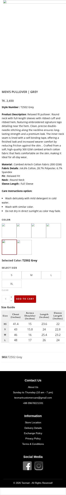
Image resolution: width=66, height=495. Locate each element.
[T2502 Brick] (38, 231)
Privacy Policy (33, 438)
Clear (5, 290)
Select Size (9, 267)
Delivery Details (33, 428)
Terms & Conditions (33, 444)
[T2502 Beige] (9, 231)
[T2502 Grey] (9, 247)
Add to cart (25, 298)
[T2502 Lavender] (24, 247)
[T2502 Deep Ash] (53, 231)
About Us (33, 387)
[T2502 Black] (24, 231)
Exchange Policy (33, 433)
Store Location (33, 422)
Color (6, 219)
